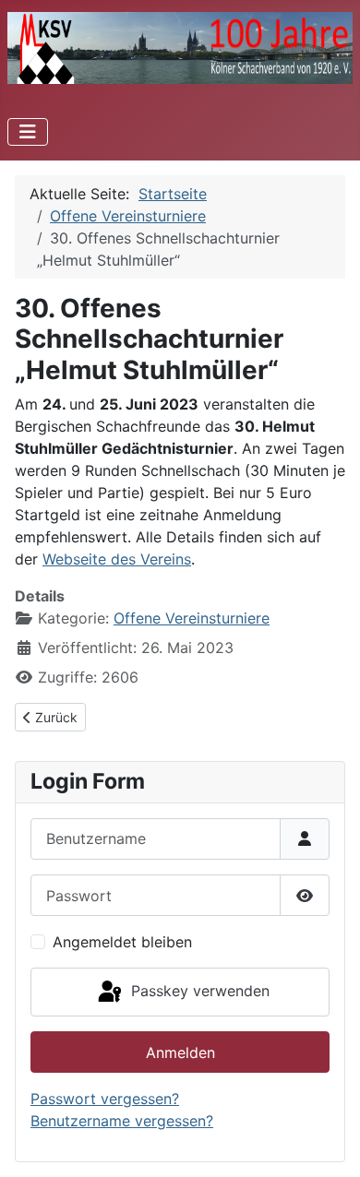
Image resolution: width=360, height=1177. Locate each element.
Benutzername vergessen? (121, 1121)
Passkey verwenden (198, 990)
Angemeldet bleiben (122, 942)
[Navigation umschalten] (27, 132)
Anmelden (180, 1052)
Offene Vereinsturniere (192, 618)
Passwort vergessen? (104, 1098)
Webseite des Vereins (116, 559)
